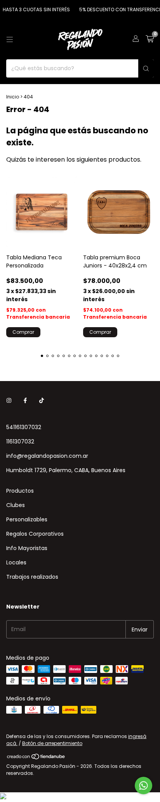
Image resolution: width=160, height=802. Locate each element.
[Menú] (9, 39)
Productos (20, 491)
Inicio (12, 96)
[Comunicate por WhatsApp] (143, 785)
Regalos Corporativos (35, 534)
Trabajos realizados (32, 577)
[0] (150, 39)
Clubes (15, 505)
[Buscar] (146, 68)
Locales (16, 562)
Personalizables (26, 519)
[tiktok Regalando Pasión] (41, 401)
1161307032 (20, 441)
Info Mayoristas (26, 548)
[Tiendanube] (36, 758)
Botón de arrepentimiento (52, 743)
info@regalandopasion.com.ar (47, 456)
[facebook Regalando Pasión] (25, 401)
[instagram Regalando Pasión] (9, 401)
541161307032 (23, 427)
